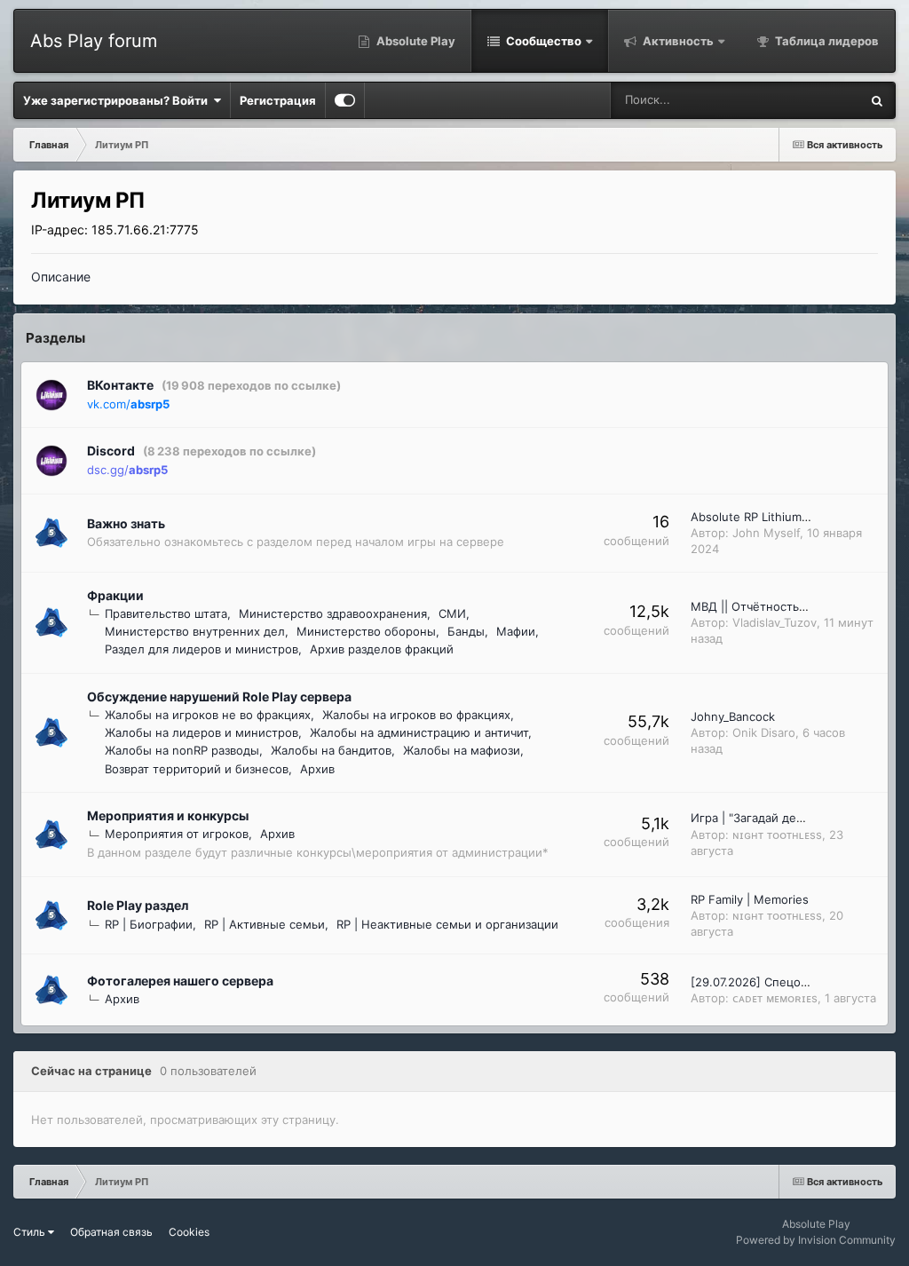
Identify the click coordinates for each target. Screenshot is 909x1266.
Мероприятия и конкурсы (168, 815)
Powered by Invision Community (816, 1239)
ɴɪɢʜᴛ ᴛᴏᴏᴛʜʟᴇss (777, 834)
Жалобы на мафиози (461, 750)
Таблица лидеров (825, 41)
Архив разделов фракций (382, 649)
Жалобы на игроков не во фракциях (208, 715)
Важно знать (126, 523)
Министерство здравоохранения (333, 613)
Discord (111, 450)
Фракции (115, 595)
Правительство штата (166, 613)
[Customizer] (345, 100)
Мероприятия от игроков (177, 834)
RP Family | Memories (750, 899)
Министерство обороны (366, 631)
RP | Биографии (149, 924)
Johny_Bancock (733, 716)
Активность (677, 41)
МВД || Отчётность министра (774, 606)
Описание (61, 276)
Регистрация (278, 100)
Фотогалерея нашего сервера (180, 980)
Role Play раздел (137, 905)
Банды (466, 631)
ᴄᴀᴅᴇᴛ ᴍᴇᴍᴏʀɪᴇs (775, 998)
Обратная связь (111, 1231)
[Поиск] (877, 100)
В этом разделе (795, 100)
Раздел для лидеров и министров (201, 649)
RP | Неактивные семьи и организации (447, 924)
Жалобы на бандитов (331, 750)
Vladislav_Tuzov (774, 622)
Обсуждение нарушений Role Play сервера (219, 696)
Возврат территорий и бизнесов (197, 769)
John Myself (766, 533)
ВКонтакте (120, 384)
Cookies (189, 1231)
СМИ (452, 613)
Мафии (515, 631)
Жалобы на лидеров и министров (201, 732)
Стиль (30, 1231)
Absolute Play (414, 41)
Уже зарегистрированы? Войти (118, 100)
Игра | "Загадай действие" (766, 818)
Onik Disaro (763, 732)
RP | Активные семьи (264, 924)
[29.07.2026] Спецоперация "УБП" (787, 982)
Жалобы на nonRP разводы (182, 750)
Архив (317, 769)
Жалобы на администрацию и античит (419, 732)
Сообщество (542, 41)
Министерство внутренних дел (195, 631)
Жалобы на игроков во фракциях (416, 715)
